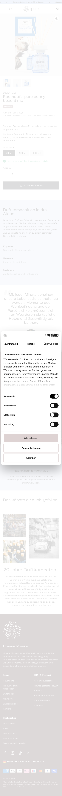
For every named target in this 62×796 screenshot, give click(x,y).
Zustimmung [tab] (11, 343)
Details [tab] (31, 343)
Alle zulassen (31, 438)
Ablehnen (31, 458)
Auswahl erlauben (31, 448)
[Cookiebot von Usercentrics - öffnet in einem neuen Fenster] (45, 335)
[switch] (54, 405)
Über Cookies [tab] (51, 343)
